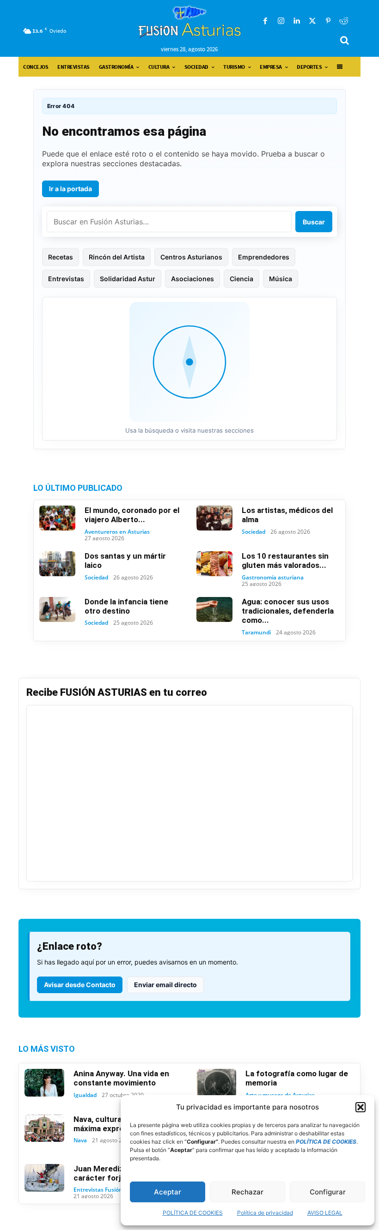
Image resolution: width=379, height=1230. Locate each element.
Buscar (314, 222)
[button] (360, 1107)
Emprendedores (263, 257)
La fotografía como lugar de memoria (296, 1078)
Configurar (328, 1192)
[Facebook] (265, 21)
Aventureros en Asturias (117, 532)
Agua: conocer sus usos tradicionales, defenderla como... (288, 611)
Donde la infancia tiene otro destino (126, 606)
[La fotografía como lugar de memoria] (216, 1083)
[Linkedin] (296, 21)
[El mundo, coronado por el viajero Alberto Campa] (57, 518)
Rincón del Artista (117, 257)
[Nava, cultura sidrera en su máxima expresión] (44, 1128)
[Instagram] (281, 21)
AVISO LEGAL (324, 1212)
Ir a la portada (70, 189)
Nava (80, 1140)
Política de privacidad (265, 1212)
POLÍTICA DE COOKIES (193, 1212)
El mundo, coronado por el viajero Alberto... (132, 515)
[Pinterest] (328, 21)
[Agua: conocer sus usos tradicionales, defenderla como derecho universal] (214, 609)
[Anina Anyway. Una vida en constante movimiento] (44, 1083)
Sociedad (253, 532)
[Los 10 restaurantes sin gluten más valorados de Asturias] (214, 563)
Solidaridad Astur (127, 279)
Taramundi (256, 632)
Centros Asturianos (191, 257)
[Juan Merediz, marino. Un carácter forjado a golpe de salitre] (44, 1178)
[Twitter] (312, 21)
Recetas (60, 257)
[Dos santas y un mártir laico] (57, 563)
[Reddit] (343, 21)
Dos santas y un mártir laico (125, 560)
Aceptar (167, 1192)
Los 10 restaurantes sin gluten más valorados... (285, 560)
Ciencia (241, 279)
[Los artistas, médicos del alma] (214, 518)
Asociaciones (192, 279)
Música (280, 279)
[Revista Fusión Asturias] (189, 22)
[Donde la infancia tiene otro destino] (57, 609)
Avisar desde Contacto (80, 985)
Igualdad (85, 1095)
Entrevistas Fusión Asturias (109, 1190)
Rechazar (247, 1192)
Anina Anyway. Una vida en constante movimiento (121, 1078)
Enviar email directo (165, 985)
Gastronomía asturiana (273, 577)
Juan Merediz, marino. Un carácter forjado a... (119, 1173)
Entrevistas (66, 279)
